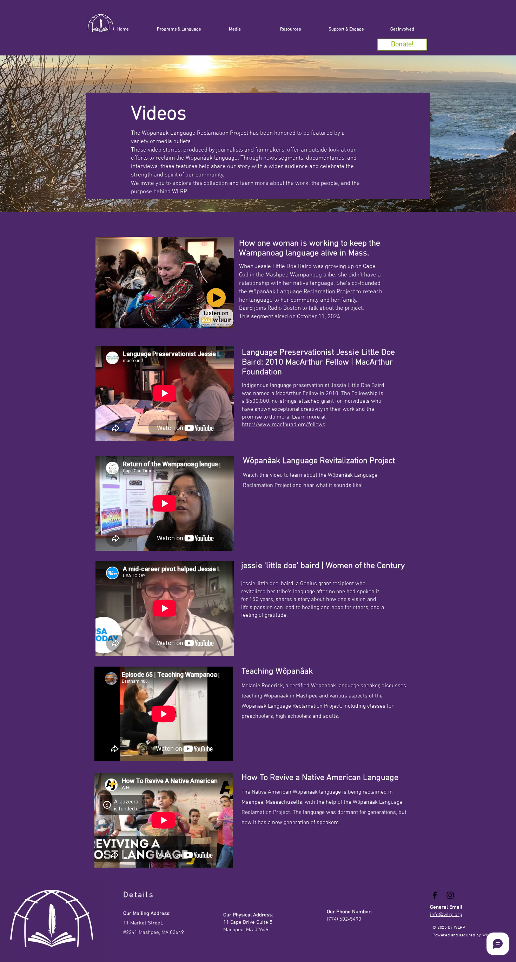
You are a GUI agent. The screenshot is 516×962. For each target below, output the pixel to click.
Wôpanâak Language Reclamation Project (302, 291)
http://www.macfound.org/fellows (283, 424)
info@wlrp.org (446, 914)
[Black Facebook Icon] (434, 895)
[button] (346, 29)
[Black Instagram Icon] (450, 895)
